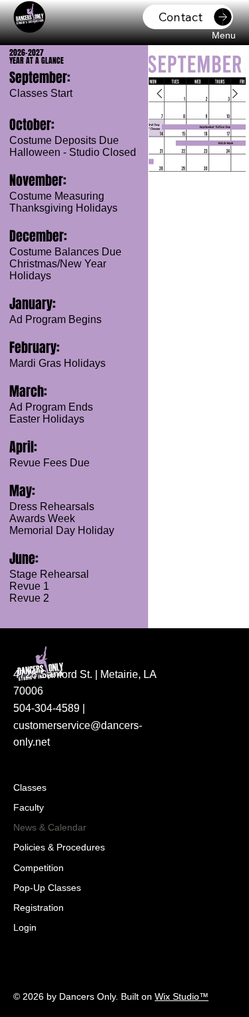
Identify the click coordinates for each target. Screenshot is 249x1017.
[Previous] (159, 93)
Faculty (28, 807)
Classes (29, 787)
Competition (38, 867)
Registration (38, 907)
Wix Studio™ (181, 996)
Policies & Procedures (59, 847)
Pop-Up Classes (47, 887)
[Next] (235, 93)
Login (25, 927)
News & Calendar (49, 827)
